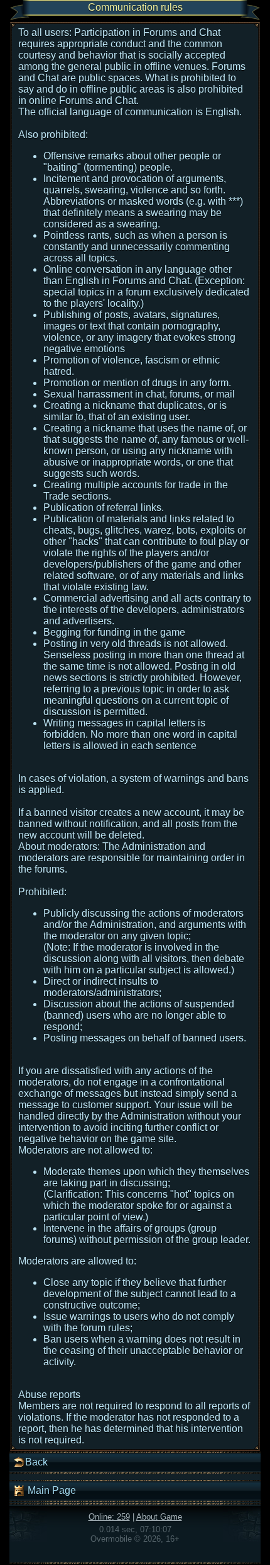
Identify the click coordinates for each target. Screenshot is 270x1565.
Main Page (50, 1490)
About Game (159, 1517)
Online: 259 (109, 1517)
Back (36, 1462)
